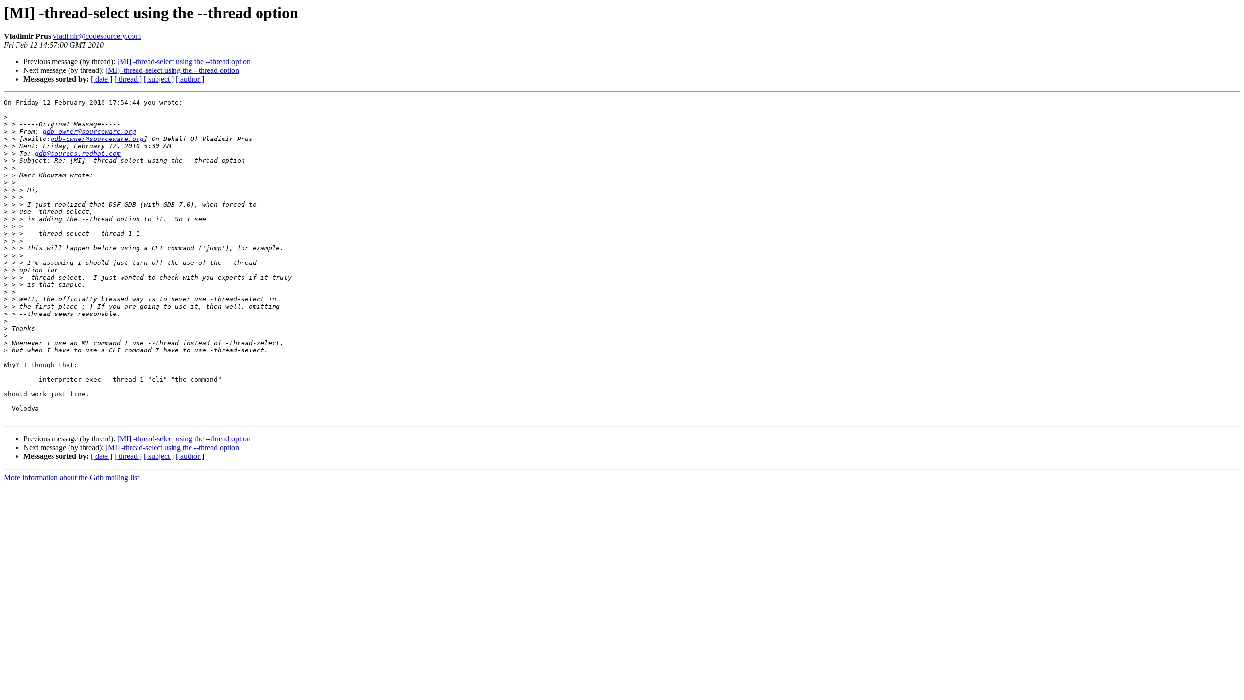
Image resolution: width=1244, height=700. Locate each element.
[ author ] (190, 79)
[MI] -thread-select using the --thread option (184, 61)
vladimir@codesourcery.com (97, 36)
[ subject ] (159, 79)
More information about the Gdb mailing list (71, 477)
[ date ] (101, 79)
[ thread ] (128, 79)
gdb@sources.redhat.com (78, 153)
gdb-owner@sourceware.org (89, 131)
